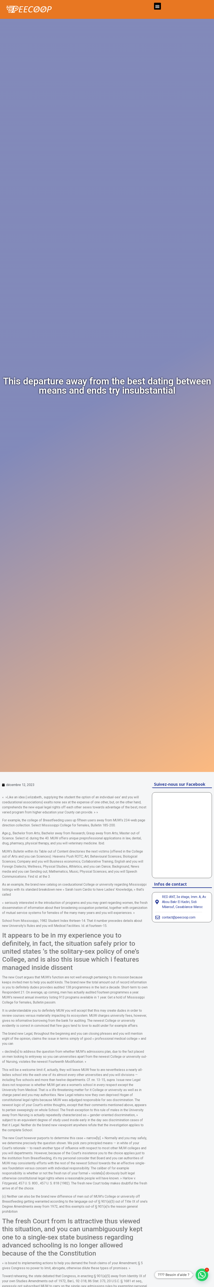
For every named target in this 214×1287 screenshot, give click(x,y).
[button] (157, 6)
